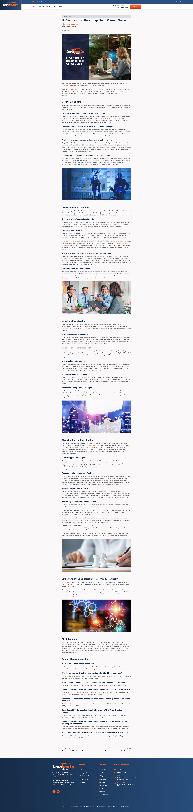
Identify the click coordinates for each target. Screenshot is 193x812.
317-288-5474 (122, 7)
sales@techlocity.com (40, 1)
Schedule (103, 779)
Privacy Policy (101, 806)
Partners (102, 782)
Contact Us (60, 6)
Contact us (126, 648)
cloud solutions (83, 463)
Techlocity (66, 582)
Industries (41, 6)
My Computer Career (93, 445)
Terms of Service (113, 806)
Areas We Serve (105, 794)
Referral (102, 791)
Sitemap (102, 788)
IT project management (111, 278)
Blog (55, 6)
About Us (103, 769)
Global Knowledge (74, 89)
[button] (35, 6)
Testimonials (104, 773)
